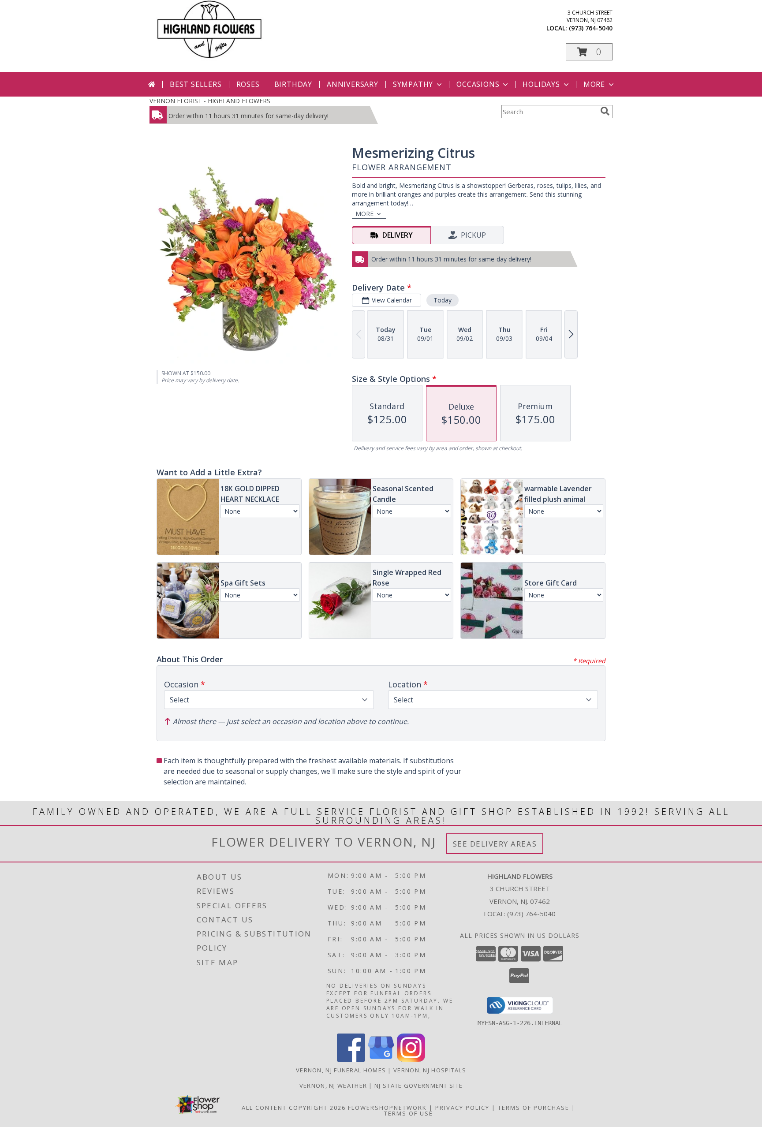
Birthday (293, 84)
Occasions (477, 84)
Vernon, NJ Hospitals (429, 1070)
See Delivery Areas (495, 844)
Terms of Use (408, 1113)
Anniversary (352, 84)
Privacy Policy (462, 1108)
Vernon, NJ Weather (333, 1086)
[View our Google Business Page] (381, 1059)
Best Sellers (196, 84)
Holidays (541, 84)
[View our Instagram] (411, 1059)
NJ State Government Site (418, 1086)
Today (442, 300)
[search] (605, 111)
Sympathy (413, 84)
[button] (589, 51)
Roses (248, 84)
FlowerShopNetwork (387, 1108)
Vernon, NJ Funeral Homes (341, 1070)
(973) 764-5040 (591, 28)
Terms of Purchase (533, 1108)
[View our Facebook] (351, 1059)
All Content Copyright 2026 (294, 1108)
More (594, 84)
